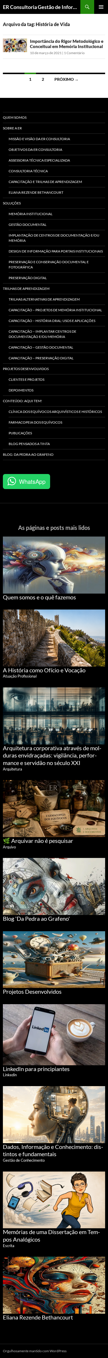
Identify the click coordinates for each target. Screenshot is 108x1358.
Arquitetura (12, 769)
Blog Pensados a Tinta (29, 444)
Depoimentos (21, 390)
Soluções (12, 203)
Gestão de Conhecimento (24, 1160)
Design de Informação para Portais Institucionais (56, 251)
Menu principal (101, 7)
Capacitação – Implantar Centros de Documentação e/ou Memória (42, 334)
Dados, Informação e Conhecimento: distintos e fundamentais (53, 1150)
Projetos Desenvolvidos (26, 369)
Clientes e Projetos (26, 379)
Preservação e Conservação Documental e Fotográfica (49, 264)
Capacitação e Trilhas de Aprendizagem (45, 182)
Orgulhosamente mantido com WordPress (35, 1351)
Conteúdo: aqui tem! (22, 401)
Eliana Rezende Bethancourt (36, 192)
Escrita (8, 1245)
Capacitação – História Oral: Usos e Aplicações (52, 321)
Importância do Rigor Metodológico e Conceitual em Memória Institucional (66, 44)
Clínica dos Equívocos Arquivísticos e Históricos (55, 411)
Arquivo (9, 847)
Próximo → (66, 79)
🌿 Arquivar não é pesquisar (38, 840)
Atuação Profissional (20, 676)
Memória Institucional (30, 214)
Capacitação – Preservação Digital (41, 358)
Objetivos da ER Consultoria (35, 149)
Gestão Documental (27, 224)
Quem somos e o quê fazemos (39, 597)
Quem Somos (14, 117)
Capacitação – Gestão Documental (41, 347)
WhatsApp (32, 481)
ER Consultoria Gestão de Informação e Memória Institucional (41, 7)
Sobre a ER (12, 128)
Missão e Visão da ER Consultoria (39, 139)
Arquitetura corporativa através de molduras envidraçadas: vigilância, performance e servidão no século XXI (52, 755)
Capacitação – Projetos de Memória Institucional (55, 310)
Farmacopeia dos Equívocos (35, 422)
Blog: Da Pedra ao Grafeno (28, 454)
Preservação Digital (28, 278)
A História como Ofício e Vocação (44, 670)
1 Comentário (74, 53)
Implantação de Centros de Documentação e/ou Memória (54, 238)
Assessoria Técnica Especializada (39, 160)
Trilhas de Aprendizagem (26, 288)
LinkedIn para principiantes (36, 1068)
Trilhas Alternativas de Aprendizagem (44, 299)
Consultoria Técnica (28, 171)
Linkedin (10, 1075)
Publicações (20, 433)
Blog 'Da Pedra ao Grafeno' (36, 918)
